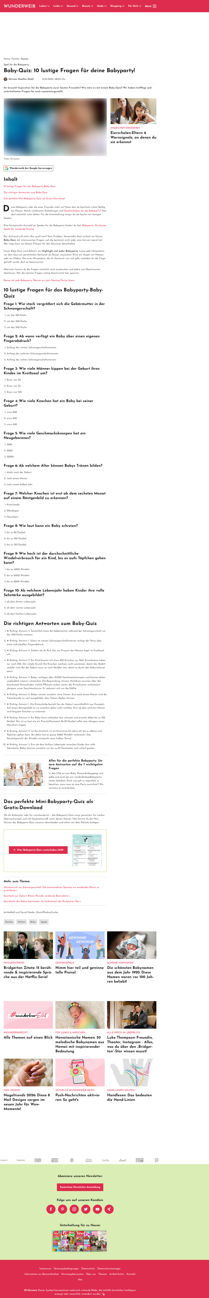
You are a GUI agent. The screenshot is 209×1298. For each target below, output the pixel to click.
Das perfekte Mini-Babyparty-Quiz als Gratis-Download (34, 198)
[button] (55, 188)
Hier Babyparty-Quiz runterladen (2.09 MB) (40, 851)
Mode (100, 6)
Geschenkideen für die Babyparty (82, 211)
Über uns (91, 1274)
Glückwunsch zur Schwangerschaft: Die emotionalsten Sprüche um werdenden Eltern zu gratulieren (51, 889)
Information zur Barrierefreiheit (41, 1274)
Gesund (71, 6)
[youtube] (97, 1209)
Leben (43, 6)
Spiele (44, 922)
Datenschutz (88, 1268)
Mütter (24, 59)
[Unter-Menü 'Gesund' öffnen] (77, 6)
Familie (15, 59)
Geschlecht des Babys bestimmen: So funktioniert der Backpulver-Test (41, 901)
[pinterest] (62, 1209)
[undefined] (8, 1163)
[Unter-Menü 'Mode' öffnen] (105, 6)
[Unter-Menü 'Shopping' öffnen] (123, 6)
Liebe (56, 6)
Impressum (45, 1268)
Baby (33, 922)
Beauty (86, 6)
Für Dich (133, 6)
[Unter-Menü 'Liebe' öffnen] (62, 6)
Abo (80, 1279)
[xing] (109, 1209)
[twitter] (85, 1209)
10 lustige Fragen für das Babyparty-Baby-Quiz (30, 186)
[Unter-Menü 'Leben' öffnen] (48, 6)
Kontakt (131, 1274)
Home (7, 59)
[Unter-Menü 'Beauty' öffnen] (92, 6)
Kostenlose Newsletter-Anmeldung (80, 1187)
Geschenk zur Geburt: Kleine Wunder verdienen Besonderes (36, 896)
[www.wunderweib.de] (20, 6)
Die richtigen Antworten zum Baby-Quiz (25, 192)
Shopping (115, 6)
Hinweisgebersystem (72, 1274)
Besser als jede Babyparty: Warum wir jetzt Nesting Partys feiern (39, 280)
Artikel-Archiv (116, 1274)
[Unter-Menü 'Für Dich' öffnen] (140, 6)
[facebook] (51, 1209)
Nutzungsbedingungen (66, 1268)
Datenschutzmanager (109, 1268)
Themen (102, 1274)
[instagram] (74, 1209)
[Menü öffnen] (154, 6)
